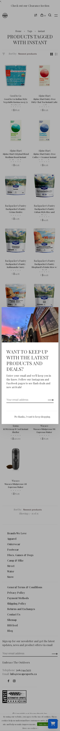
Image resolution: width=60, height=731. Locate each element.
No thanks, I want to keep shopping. (32, 416)
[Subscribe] (50, 399)
